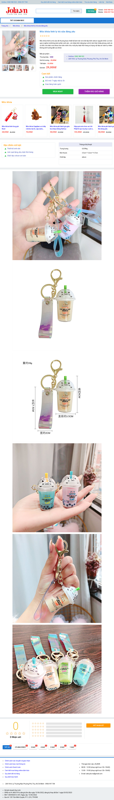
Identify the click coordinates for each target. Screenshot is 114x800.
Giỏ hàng (91, 11)
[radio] (7, 733)
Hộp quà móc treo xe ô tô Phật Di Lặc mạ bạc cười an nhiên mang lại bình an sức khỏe (60, 127)
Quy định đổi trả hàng (48, 2)
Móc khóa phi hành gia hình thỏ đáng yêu (84, 127)
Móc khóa (16, 26)
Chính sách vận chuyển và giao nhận (17, 761)
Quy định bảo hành (11, 777)
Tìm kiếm (76, 11)
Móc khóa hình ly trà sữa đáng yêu (36, 26)
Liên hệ (101, 2)
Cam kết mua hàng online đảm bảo (70, 2)
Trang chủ (5, 26)
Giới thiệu (109, 2)
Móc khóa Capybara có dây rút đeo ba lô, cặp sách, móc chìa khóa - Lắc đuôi (12, 127)
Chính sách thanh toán (13, 767)
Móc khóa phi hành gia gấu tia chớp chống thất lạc (36, 127)
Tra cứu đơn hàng (90, 2)
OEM (51, 57)
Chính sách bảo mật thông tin (15, 764)
